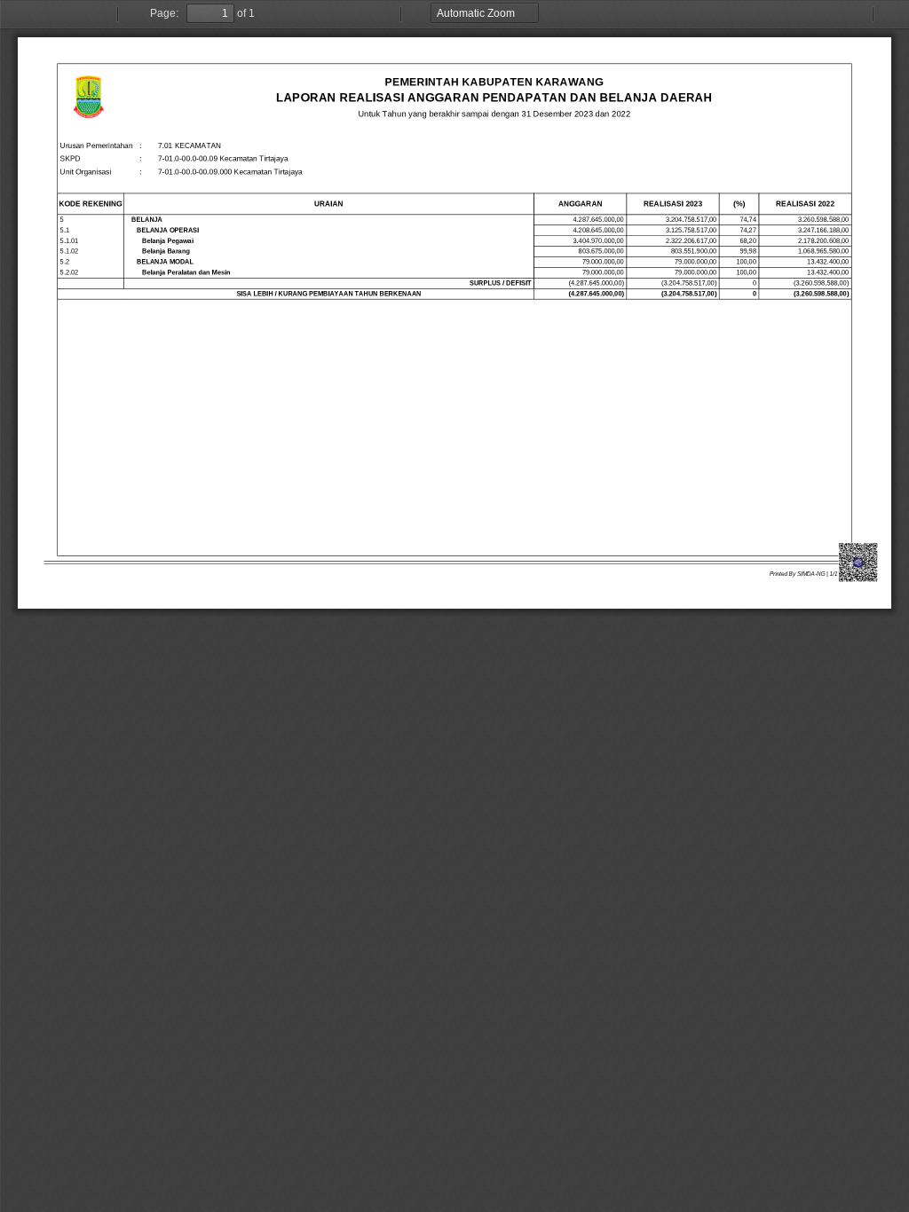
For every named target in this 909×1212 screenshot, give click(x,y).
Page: (164, 13)
